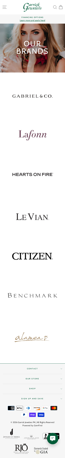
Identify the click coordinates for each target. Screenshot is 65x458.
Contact (32, 369)
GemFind (38, 425)
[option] (32, 19)
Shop (32, 388)
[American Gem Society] (31, 438)
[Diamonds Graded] (41, 451)
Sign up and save (32, 399)
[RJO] (21, 449)
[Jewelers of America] (11, 434)
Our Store (33, 379)
